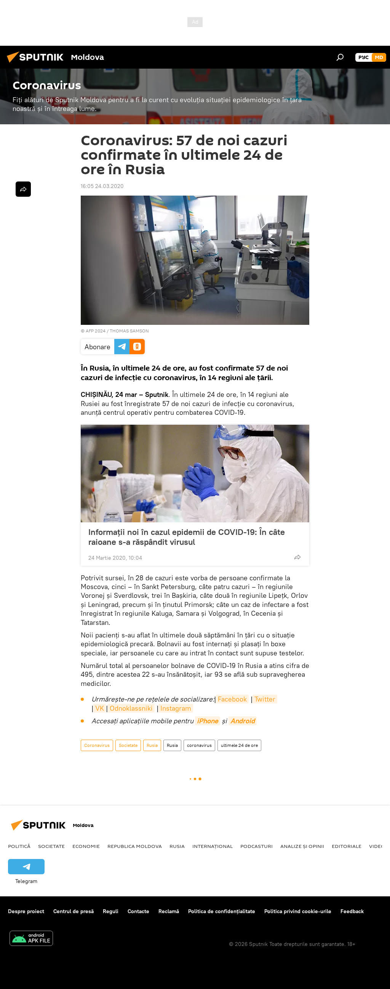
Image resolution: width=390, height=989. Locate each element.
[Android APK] (31, 939)
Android (242, 720)
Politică (19, 846)
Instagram (175, 708)
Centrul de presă (73, 911)
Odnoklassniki (131, 708)
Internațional (212, 846)
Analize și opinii (302, 846)
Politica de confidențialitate (221, 911)
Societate (128, 745)
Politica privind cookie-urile (297, 911)
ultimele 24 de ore (239, 745)
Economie (86, 846)
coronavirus (199, 745)
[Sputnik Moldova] (37, 63)
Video (377, 846)
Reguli (110, 911)
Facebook (232, 699)
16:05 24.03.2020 (102, 186)
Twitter (264, 699)
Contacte (138, 911)
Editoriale (346, 846)
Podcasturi (256, 846)
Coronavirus (97, 745)
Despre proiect (26, 911)
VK (99, 708)
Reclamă (168, 911)
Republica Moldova (134, 846)
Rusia (152, 745)
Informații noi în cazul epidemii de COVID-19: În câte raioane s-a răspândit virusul (186, 537)
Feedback (352, 911)
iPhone (207, 720)
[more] (297, 557)
